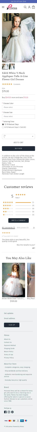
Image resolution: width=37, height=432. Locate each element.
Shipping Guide (9, 348)
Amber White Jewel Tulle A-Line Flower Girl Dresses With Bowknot (13, 298)
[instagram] (9, 412)
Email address (9, 318)
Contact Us (8, 342)
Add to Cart (18, 142)
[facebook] (5, 412)
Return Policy (8, 351)
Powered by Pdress (18, 426)
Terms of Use (8, 355)
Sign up (12, 325)
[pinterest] (12, 412)
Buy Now (18, 148)
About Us (7, 339)
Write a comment (19, 220)
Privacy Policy (9, 358)
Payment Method (10, 345)
